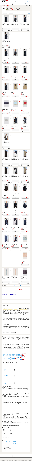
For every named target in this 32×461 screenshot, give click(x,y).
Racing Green (5, 374)
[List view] (29, 5)
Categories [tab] (11, 11)
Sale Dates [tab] (20, 11)
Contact (17, 455)
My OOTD (25, 4)
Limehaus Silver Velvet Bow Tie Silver (6, 126)
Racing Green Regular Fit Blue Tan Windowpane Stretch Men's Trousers (15, 159)
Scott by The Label (6, 375)
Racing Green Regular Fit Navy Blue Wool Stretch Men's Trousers (15, 176)
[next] (20, 285)
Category (12, 4)
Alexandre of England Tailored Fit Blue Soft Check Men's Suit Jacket (13, 355)
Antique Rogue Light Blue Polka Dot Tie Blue (6, 278)
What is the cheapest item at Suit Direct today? (9, 294)
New (18, 4)
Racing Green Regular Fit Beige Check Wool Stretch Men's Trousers (24, 159)
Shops (6, 4)
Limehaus (5, 368)
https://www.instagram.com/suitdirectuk (11, 441)
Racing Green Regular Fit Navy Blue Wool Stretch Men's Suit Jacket (24, 193)
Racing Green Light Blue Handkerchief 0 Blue (14, 109)
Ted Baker (5, 369)
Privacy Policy (21, 455)
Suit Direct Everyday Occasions (6, 378)
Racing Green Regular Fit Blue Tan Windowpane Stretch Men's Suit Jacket (6, 210)
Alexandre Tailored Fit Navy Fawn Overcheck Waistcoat (6, 24)
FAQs (24, 455)
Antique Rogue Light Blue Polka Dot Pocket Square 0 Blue (25, 244)
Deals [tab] (3, 11)
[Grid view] (28, 5)
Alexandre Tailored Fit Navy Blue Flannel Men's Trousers (12, 357)
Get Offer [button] (6, 28)
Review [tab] (28, 11)
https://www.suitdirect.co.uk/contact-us (7, 438)
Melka (4, 370)
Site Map (26, 455)
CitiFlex (4, 381)
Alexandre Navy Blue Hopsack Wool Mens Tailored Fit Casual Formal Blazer (15, 126)
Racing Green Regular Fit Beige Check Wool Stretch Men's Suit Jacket (15, 193)
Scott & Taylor (5, 382)
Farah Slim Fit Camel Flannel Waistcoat (14, 92)
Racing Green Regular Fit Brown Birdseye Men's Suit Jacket (6, 193)
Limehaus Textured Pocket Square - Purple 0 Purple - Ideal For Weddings (25, 278)
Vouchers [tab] (6, 11)
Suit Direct (5, 383)
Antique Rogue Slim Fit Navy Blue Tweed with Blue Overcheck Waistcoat (25, 227)
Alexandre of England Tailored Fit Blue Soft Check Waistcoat (12, 354)
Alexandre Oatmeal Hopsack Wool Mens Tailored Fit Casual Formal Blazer (6, 143)
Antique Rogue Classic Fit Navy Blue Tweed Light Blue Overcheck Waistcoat (6, 227)
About (15, 455)
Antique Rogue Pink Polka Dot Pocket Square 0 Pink (24, 261)
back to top (4, 285)
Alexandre (5, 371)
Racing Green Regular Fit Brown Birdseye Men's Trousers (6, 159)
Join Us (19, 455)
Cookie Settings (28, 455)
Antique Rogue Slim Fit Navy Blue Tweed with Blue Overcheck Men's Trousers (15, 227)
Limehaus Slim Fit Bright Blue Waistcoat (10, 358)
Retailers (5, 5)
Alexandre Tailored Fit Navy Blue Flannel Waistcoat (25, 24)
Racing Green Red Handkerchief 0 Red (25, 109)
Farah (4, 376)
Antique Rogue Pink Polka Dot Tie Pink (15, 278)
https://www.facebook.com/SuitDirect (10, 443)
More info (3, 30)
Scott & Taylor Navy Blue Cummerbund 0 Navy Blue (5, 109)
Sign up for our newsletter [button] (14, 460)
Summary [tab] (25, 11)
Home (2, 5)
